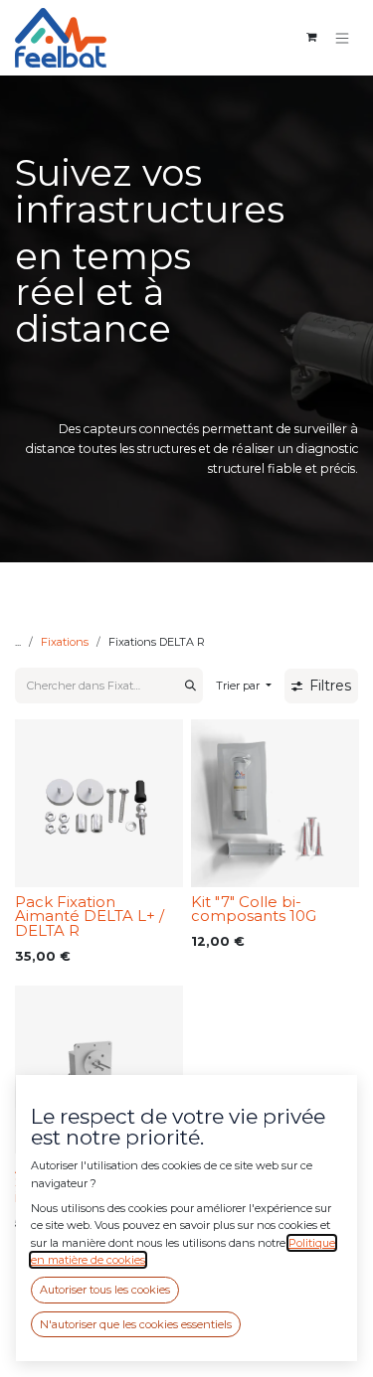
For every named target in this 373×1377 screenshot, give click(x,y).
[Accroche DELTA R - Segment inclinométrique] (99, 1069)
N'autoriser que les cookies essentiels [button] (136, 1324)
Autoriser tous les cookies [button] (105, 1290)
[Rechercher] (190, 686)
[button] (243, 686)
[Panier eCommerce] (311, 38)
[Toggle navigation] (342, 37)
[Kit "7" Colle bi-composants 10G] (275, 803)
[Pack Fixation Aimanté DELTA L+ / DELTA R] (99, 803)
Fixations (65, 642)
